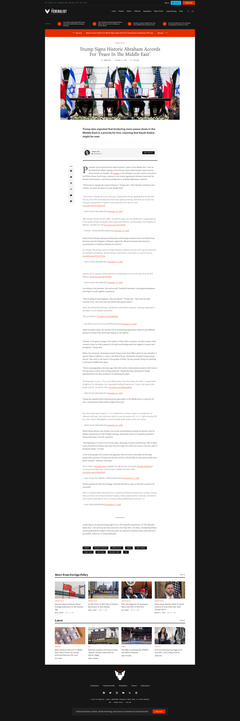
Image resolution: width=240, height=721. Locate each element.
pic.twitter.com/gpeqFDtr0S (114, 225)
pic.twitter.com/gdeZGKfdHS (100, 277)
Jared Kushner (140, 548)
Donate (177, 3)
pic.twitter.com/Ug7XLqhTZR (94, 206)
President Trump (114, 552)
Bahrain (86, 548)
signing (116, 173)
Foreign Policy (116, 548)
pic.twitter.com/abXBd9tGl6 (107, 316)
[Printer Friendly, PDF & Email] (71, 201)
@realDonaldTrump (144, 466)
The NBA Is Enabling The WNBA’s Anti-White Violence (135, 651)
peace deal (100, 552)
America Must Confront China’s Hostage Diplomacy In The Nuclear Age (69, 607)
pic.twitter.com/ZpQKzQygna (94, 256)
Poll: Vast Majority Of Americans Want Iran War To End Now (134, 605)
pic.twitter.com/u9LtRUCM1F (94, 472)
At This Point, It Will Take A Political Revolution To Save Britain (103, 605)
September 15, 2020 (115, 211)
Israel (129, 548)
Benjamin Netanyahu (100, 548)
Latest (59, 620)
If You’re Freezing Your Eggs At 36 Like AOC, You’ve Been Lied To (168, 651)
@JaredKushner (100, 466)
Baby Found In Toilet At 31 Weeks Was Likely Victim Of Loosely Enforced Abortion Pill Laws (68, 652)
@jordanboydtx (97, 153)
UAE (126, 552)
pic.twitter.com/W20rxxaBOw (120, 387)
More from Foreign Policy (71, 575)
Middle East (88, 552)
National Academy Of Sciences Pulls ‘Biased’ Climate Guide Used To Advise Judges (103, 652)
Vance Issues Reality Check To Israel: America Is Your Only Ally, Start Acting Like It (169, 607)
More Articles (148, 153)
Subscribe (188, 3)
